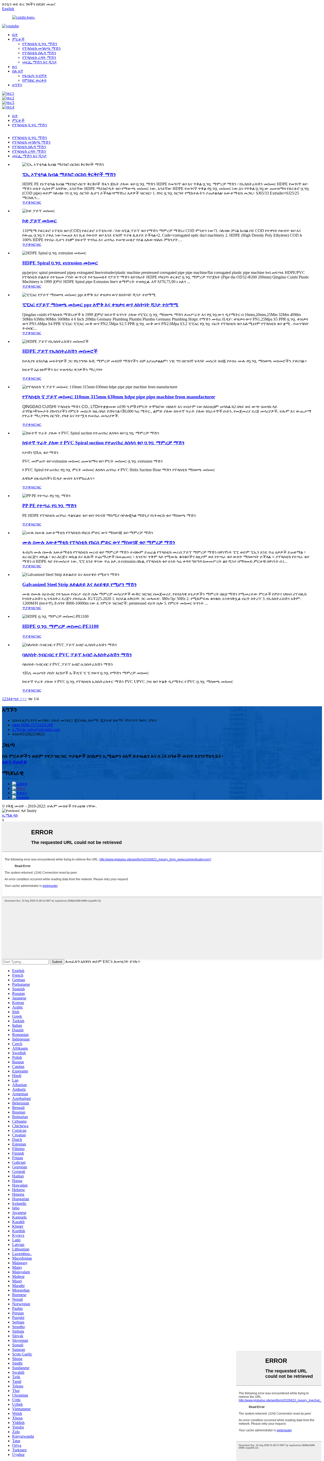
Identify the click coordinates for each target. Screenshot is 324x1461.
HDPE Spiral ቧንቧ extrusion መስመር (60, 263)
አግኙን (17, 85)
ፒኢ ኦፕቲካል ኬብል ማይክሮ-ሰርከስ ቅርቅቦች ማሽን (69, 174)
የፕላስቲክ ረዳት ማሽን (39, 57)
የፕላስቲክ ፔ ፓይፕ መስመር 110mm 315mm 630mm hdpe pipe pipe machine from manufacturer (118, 396)
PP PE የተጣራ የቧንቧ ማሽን (49, 505)
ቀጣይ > (16, 699)
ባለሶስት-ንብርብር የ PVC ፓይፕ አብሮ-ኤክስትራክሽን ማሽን (77, 654)
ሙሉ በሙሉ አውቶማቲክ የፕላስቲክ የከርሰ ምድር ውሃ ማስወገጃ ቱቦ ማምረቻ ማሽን (98, 542)
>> (24, 699)
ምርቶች (18, 39)
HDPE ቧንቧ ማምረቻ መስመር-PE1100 (60, 626)
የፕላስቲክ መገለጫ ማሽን (41, 48)
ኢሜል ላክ (10, 815)
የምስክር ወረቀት (34, 80)
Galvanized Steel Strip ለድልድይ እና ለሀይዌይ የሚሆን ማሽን (79, 584)
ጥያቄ (26, 202)
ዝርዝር (36, 202)
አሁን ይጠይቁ (14, 761)
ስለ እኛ (17, 71)
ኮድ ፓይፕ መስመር (39, 220)
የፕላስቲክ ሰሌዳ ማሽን (39, 53)
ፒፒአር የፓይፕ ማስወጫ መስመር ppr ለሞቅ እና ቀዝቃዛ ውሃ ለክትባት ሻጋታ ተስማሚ (100, 304)
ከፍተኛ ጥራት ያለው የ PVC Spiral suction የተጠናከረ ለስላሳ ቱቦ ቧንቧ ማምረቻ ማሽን (103, 442)
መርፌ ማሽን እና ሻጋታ (39, 62)
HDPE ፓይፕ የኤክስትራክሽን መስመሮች (60, 351)
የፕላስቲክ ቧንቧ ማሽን (39, 44)
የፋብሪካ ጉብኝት (34, 76)
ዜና (14, 66)
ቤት (15, 34)
